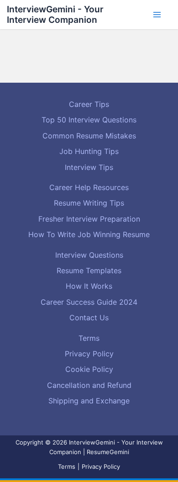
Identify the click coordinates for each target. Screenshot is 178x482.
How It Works (89, 286)
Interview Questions (89, 255)
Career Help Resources (89, 187)
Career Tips (89, 104)
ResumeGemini (108, 452)
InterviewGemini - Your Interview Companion (55, 14)
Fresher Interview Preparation (89, 218)
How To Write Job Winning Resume (89, 234)
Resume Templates (89, 270)
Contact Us (89, 317)
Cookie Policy (89, 369)
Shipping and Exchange (89, 400)
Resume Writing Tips (89, 202)
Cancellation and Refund (89, 385)
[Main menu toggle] (157, 14)
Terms (89, 338)
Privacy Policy (89, 353)
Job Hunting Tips (89, 151)
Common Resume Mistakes (89, 135)
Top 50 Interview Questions (89, 119)
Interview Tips (89, 167)
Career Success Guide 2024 (89, 302)
